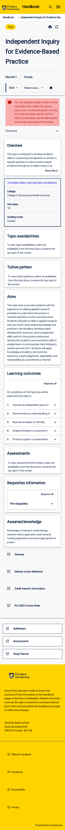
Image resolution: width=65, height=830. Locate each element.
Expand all (50, 383)
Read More (51, 171)
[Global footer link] (19, 676)
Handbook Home (10, 17)
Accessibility (18, 789)
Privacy (15, 807)
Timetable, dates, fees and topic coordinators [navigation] (32, 182)
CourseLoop (55, 825)
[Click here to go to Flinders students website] (11, 8)
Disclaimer (17, 772)
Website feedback (21, 754)
